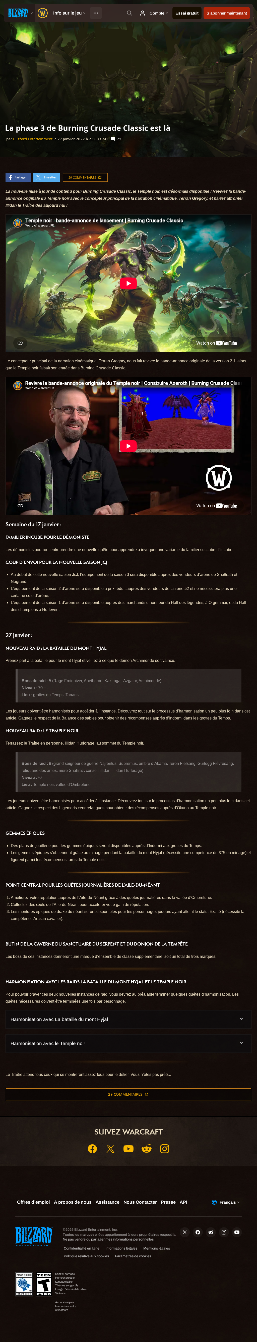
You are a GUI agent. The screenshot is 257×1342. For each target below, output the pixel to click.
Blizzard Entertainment (32, 139)
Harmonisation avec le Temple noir (48, 1043)
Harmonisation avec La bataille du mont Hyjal (59, 1019)
